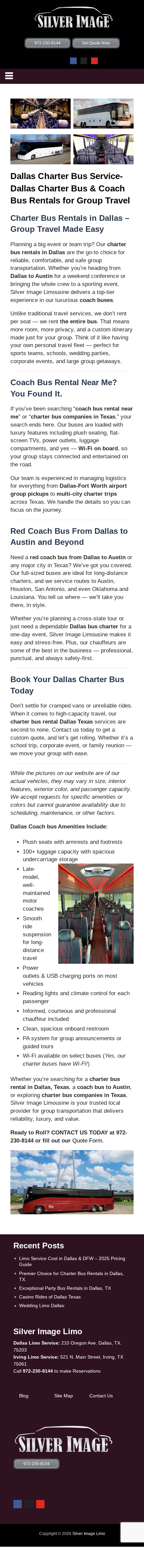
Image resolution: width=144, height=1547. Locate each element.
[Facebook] (73, 60)
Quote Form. (88, 1140)
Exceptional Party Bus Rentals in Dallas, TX (65, 1288)
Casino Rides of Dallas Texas (50, 1296)
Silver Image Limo (88, 1533)
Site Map (63, 1395)
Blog (23, 1395)
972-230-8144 (38, 1371)
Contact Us (101, 1395)
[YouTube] (94, 60)
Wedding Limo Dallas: (42, 1305)
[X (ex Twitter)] (83, 60)
